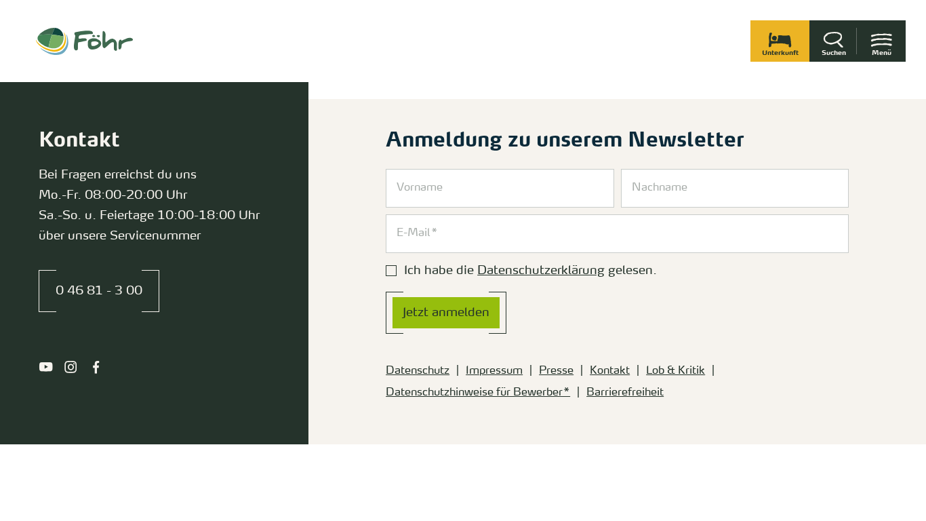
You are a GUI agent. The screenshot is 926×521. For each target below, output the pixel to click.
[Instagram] (71, 367)
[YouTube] (46, 367)
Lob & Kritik (675, 371)
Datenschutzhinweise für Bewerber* (478, 392)
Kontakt (610, 371)
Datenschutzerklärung (541, 271)
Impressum (494, 371)
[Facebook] (96, 367)
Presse (556, 371)
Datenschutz (417, 371)
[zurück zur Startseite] (84, 41)
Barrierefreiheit (625, 392)
